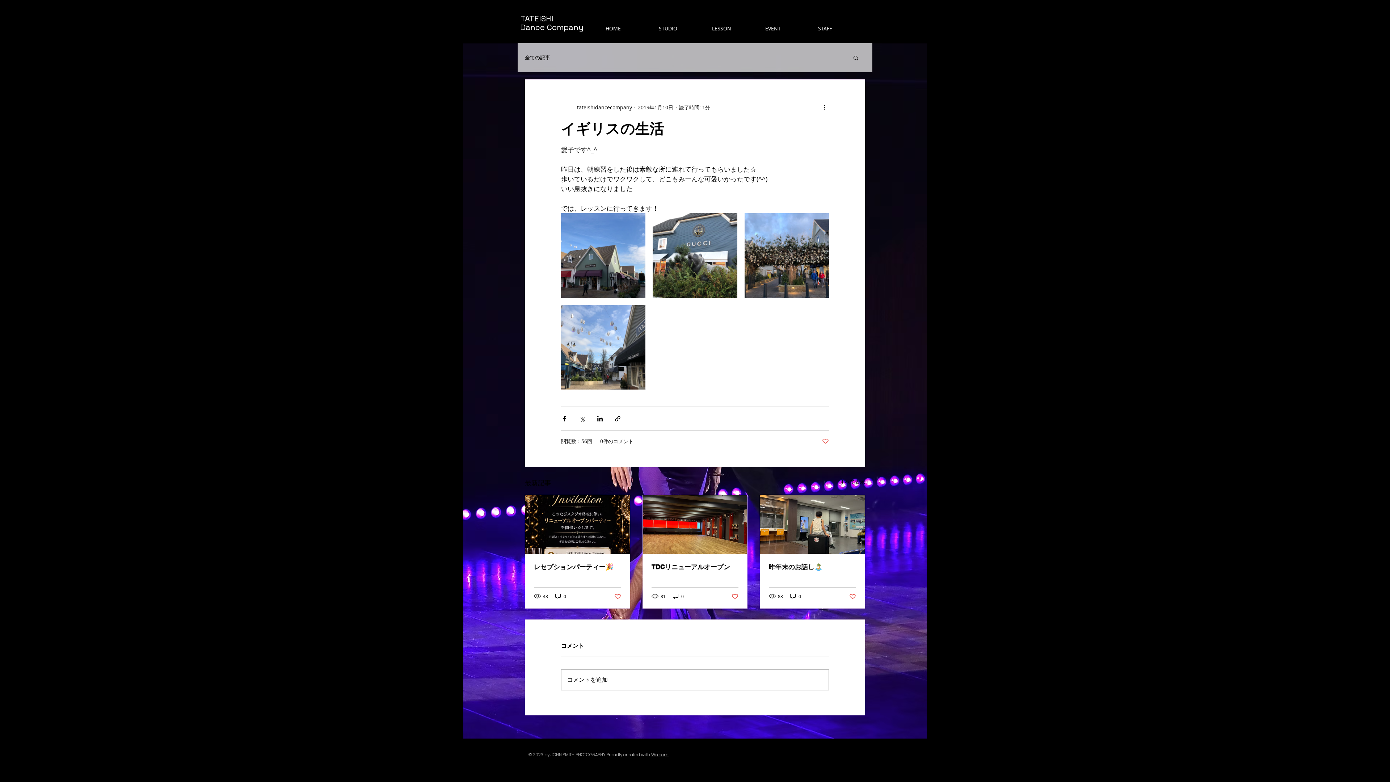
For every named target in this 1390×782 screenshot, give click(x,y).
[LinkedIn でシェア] (600, 418)
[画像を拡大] (603, 255)
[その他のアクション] (824, 107)
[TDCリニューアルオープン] (695, 524)
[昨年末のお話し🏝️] (812, 524)
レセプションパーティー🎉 (574, 567)
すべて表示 (852, 481)
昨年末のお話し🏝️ (795, 567)
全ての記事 (537, 57)
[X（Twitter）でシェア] (582, 418)
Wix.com (660, 755)
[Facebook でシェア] (564, 418)
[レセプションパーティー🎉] (577, 524)
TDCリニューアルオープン (691, 567)
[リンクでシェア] (617, 418)
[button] (855, 57)
